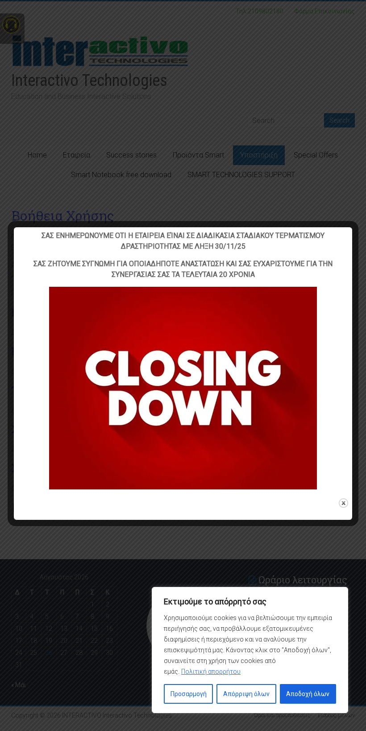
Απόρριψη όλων (246, 693)
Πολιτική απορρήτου (211, 671)
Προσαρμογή (189, 693)
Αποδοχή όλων (307, 693)
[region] (250, 650)
